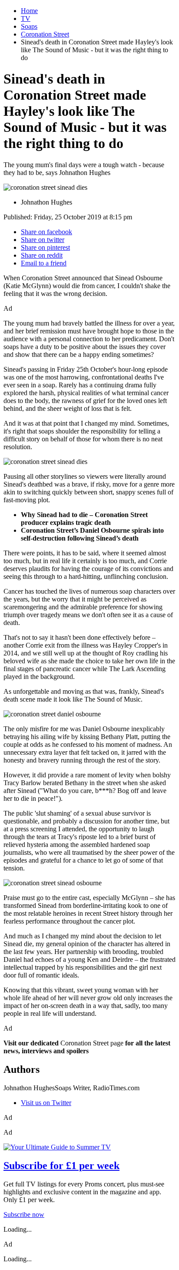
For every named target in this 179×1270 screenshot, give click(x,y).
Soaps (29, 26)
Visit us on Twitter (46, 1102)
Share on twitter (42, 239)
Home (29, 10)
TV (25, 18)
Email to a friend (43, 263)
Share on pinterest (45, 247)
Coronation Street (45, 34)
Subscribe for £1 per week (61, 1165)
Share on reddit (42, 255)
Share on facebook (46, 231)
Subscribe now (23, 1214)
